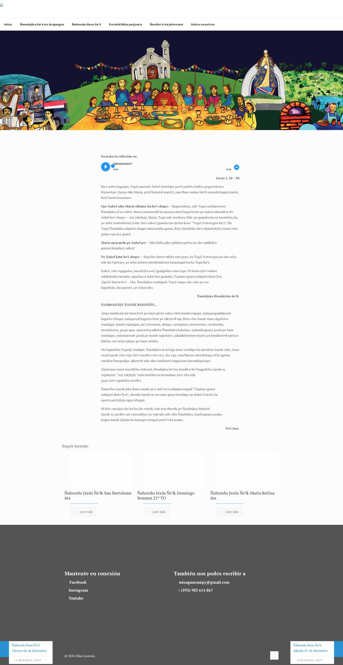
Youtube (76, 598)
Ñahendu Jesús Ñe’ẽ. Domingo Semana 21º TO (166, 495)
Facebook (78, 582)
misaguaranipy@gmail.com (204, 582)
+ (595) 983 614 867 (195, 590)
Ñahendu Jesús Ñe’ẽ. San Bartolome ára (98, 495)
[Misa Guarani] (18, 9)
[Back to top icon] (274, 655)
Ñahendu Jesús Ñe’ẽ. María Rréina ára (242, 495)
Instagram (78, 590)
